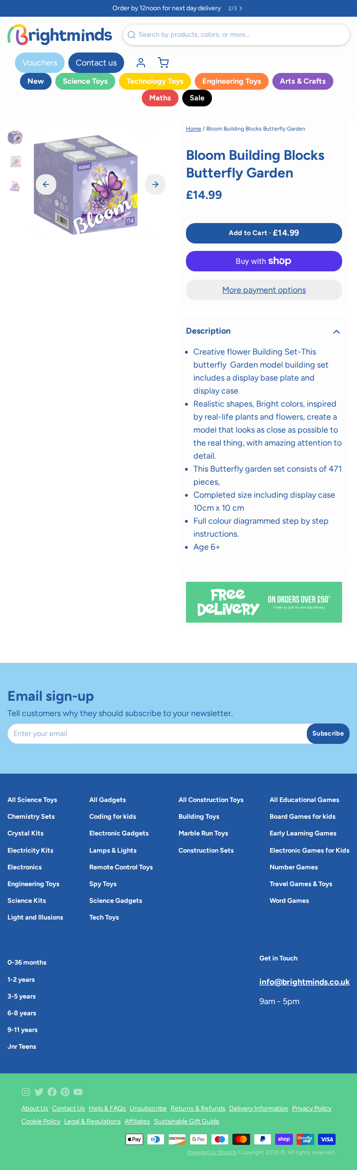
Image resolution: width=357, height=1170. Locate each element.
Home (193, 128)
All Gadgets (107, 799)
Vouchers (39, 63)
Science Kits (26, 900)
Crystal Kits (25, 833)
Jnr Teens (21, 1046)
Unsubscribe (148, 1108)
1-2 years (21, 979)
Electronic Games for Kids (310, 850)
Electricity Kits (30, 850)
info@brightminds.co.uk (304, 981)
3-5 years (21, 996)
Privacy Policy (311, 1108)
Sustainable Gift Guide (186, 1121)
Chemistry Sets (31, 816)
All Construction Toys (211, 799)
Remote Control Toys (121, 867)
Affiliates (137, 1121)
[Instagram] (26, 1092)
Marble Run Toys (203, 833)
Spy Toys (103, 884)
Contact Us (68, 1108)
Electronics (24, 867)
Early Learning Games (303, 833)
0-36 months (26, 962)
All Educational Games (304, 799)
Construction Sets (206, 850)
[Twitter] (39, 1092)
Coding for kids (112, 816)
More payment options (264, 290)
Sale (197, 97)
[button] (264, 233)
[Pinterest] (65, 1092)
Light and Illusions (35, 917)
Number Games (294, 867)
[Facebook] (52, 1092)
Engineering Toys (231, 81)
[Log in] (137, 62)
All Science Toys (32, 799)
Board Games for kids (303, 816)
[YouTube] (78, 1092)
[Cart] (159, 62)
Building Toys (198, 816)
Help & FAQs (107, 1108)
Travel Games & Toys (301, 884)
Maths (160, 97)
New (35, 81)
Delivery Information (258, 1108)
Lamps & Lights (113, 850)
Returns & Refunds (198, 1108)
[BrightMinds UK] (59, 34)
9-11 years (22, 1029)
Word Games (289, 900)
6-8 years (21, 1013)
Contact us (96, 63)
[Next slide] (155, 184)
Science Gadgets (115, 900)
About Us (34, 1108)
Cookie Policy (40, 1121)
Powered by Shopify (212, 1152)
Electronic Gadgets (119, 833)
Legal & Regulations (92, 1121)
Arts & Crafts (303, 81)
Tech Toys (104, 917)
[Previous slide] (46, 184)
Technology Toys (155, 81)
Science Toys (85, 81)
